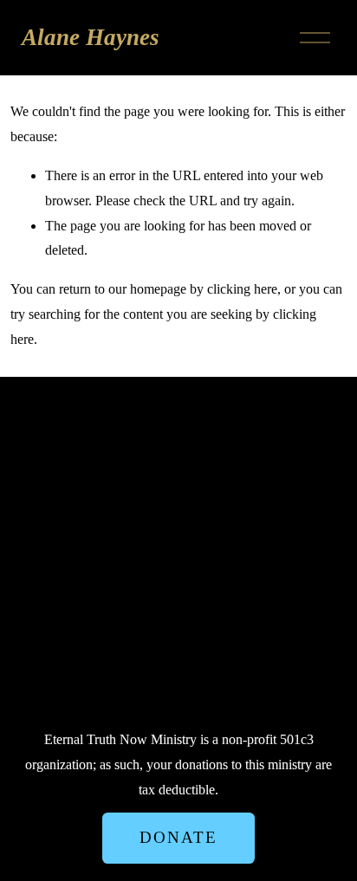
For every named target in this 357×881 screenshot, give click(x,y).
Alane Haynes (90, 37)
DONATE (178, 837)
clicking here (242, 289)
